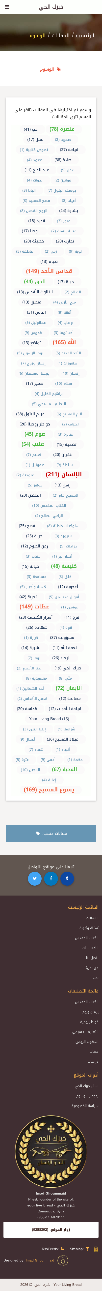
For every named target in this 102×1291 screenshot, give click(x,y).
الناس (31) (36, 312)
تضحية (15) (66, 444)
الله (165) (64, 342)
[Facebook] (51, 879)
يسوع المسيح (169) (49, 789)
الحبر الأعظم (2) (30, 668)
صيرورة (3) (63, 536)
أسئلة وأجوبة (89, 928)
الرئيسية (85, 35)
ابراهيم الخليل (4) (49, 393)
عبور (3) (63, 220)
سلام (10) (63, 383)
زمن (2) (51, 251)
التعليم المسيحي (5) (49, 403)
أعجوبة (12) (68, 587)
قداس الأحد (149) (49, 271)
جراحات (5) (68, 546)
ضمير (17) (34, 383)
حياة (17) (66, 282)
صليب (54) (33, 444)
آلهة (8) (64, 312)
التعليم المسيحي (85, 1031)
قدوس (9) (33, 332)
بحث (96, 977)
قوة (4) (65, 627)
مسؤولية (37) (62, 637)
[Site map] (88, 1249)
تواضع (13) (31, 343)
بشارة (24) (68, 210)
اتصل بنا (92, 958)
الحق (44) (35, 281)
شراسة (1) (66, 729)
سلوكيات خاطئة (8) (63, 525)
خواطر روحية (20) (35, 424)
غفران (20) (62, 454)
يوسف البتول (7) (62, 190)
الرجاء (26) (61, 658)
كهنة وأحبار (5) (33, 586)
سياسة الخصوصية (85, 1106)
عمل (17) (35, 139)
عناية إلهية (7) (63, 231)
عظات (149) (34, 606)
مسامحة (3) (37, 576)
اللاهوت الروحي (87, 1041)
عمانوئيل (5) (35, 322)
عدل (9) (67, 170)
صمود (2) (63, 139)
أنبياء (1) (62, 749)
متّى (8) (65, 678)
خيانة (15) (30, 566)
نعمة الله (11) (64, 648)
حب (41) (31, 129)
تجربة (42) (28, 597)
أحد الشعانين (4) (30, 688)
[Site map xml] (96, 1251)
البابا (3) (29, 190)
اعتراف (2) (70, 424)
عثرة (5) (22, 759)
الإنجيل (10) (30, 769)
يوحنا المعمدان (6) (34, 373)
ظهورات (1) (67, 363)
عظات (94, 1051)
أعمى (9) (48, 759)
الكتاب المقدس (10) (49, 505)
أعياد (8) (69, 200)
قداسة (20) (27, 709)
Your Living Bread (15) (49, 719)
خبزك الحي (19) (67, 668)
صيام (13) (49, 261)
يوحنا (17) (30, 231)
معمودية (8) (36, 678)
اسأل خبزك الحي (87, 1086)
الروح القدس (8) (33, 210)
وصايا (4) (65, 322)
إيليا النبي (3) (34, 729)
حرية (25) (34, 536)
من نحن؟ (92, 967)
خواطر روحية (89, 1022)
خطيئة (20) (34, 241)
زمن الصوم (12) (34, 546)
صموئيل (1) (35, 464)
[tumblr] (67, 879)
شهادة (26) (37, 627)
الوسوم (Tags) (87, 1096)
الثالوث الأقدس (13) (35, 292)
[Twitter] (35, 879)
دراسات (93, 1061)
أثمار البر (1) (62, 556)
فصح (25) (27, 526)
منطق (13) (31, 302)
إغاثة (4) (49, 780)
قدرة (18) (36, 221)
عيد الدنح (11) (37, 170)
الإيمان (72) (69, 688)
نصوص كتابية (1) (34, 149)
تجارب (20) (65, 241)
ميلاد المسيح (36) (62, 739)
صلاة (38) (62, 160)
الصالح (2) (73, 292)
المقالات (61, 35)
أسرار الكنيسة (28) (35, 617)
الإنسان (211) (64, 474)
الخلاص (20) (30, 495)
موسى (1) (69, 607)
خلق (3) (65, 576)
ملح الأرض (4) (64, 302)
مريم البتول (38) (30, 414)
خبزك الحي (51, 7)
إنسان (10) (70, 373)
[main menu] (6, 7)
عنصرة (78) (62, 129)
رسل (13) (62, 485)
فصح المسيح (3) (36, 200)
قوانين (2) (62, 180)
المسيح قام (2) (65, 495)
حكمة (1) (75, 759)
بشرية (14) (31, 648)
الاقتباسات (90, 948)
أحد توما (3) (64, 332)
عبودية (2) (25, 475)
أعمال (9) (27, 739)
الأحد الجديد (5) (68, 353)
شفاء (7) (36, 749)
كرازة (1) (31, 637)
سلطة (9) (64, 464)
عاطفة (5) (24, 251)
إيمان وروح (90, 1012)
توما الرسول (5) (30, 353)
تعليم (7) (33, 454)
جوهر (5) (35, 485)
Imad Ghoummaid (41, 1260)
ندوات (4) (35, 180)
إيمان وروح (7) (33, 363)
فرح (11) (71, 617)
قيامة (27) (69, 149)
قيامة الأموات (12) (65, 709)
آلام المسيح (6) (69, 414)
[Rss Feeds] (63, 1249)
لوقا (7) (33, 658)
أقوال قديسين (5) (64, 597)
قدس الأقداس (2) (32, 698)
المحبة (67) (64, 769)
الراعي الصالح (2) (49, 515)
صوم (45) (35, 434)
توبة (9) (75, 251)
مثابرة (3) (66, 434)
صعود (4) (35, 159)
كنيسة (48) (64, 566)
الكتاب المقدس (87, 938)
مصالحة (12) (70, 698)
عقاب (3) (33, 556)
